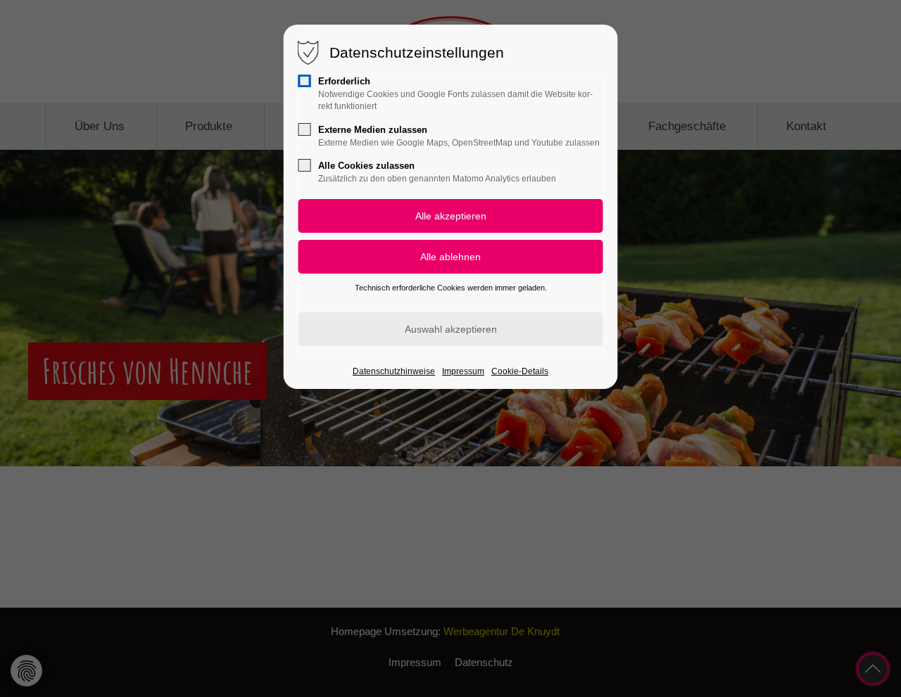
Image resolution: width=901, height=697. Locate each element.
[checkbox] (304, 81)
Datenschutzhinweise (394, 371)
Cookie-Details (519, 371)
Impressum (463, 371)
